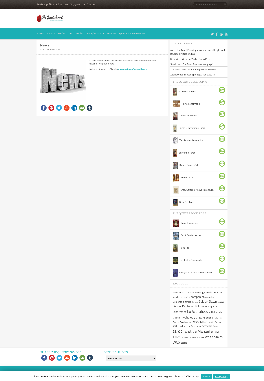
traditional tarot (194, 337)
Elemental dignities (182, 302)
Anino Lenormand (191, 104)
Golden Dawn (207, 301)
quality (216, 318)
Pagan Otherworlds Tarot (192, 128)
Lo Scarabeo (197, 311)
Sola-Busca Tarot (187, 91)
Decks (51, 33)
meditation (212, 312)
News (110, 33)
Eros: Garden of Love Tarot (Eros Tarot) (198, 190)
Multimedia (75, 33)
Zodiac (184, 342)
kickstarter (201, 306)
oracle (200, 317)
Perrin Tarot (187, 177)
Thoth (176, 337)
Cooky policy (221, 376)
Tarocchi (215, 326)
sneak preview (184, 326)
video (202, 337)
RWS (194, 322)
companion (198, 297)
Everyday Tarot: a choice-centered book (196, 272)
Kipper (211, 306)
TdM (216, 331)
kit (216, 307)
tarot (177, 331)
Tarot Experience (189, 223)
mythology (187, 317)
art (180, 292)
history (177, 306)
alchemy (175, 292)
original (209, 317)
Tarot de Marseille (198, 331)
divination (210, 297)
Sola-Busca (196, 326)
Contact (92, 4)
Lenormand (180, 312)
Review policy (45, 4)
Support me (77, 4)
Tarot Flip (184, 247)
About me (62, 4)
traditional (184, 337)
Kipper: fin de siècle (189, 165)
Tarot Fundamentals (191, 235)
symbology (207, 326)
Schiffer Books (206, 322)
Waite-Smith (214, 336)
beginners (211, 292)
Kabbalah (188, 306)
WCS (176, 342)
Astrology (199, 292)
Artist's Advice (188, 292)
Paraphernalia (95, 33)
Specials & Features (131, 33)
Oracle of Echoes (188, 115)
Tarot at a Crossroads (190, 260)
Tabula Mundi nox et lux (191, 140)
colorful (186, 297)
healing (221, 301)
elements (195, 302)
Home (40, 33)
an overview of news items (132, 69)
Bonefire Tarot (186, 202)
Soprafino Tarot (187, 152)
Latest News (182, 43)
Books (61, 33)
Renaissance (185, 322)
